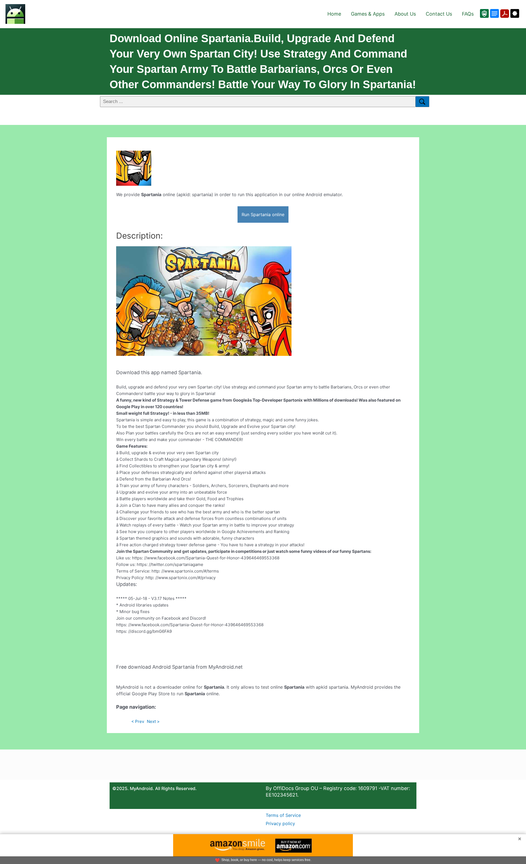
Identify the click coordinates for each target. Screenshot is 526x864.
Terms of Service (283, 815)
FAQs (468, 14)
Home (334, 14)
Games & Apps (368, 14)
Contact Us (439, 14)
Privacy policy (280, 823)
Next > (153, 721)
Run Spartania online (263, 214)
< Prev (137, 721)
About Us (405, 14)
